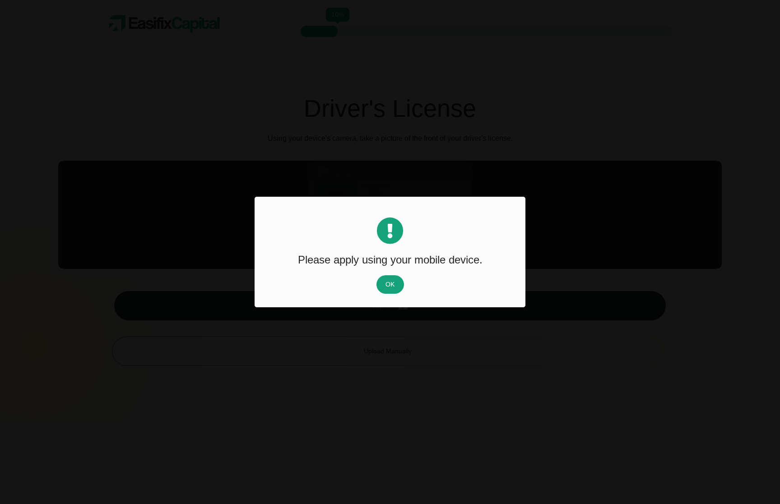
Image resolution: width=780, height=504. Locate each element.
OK (390, 284)
